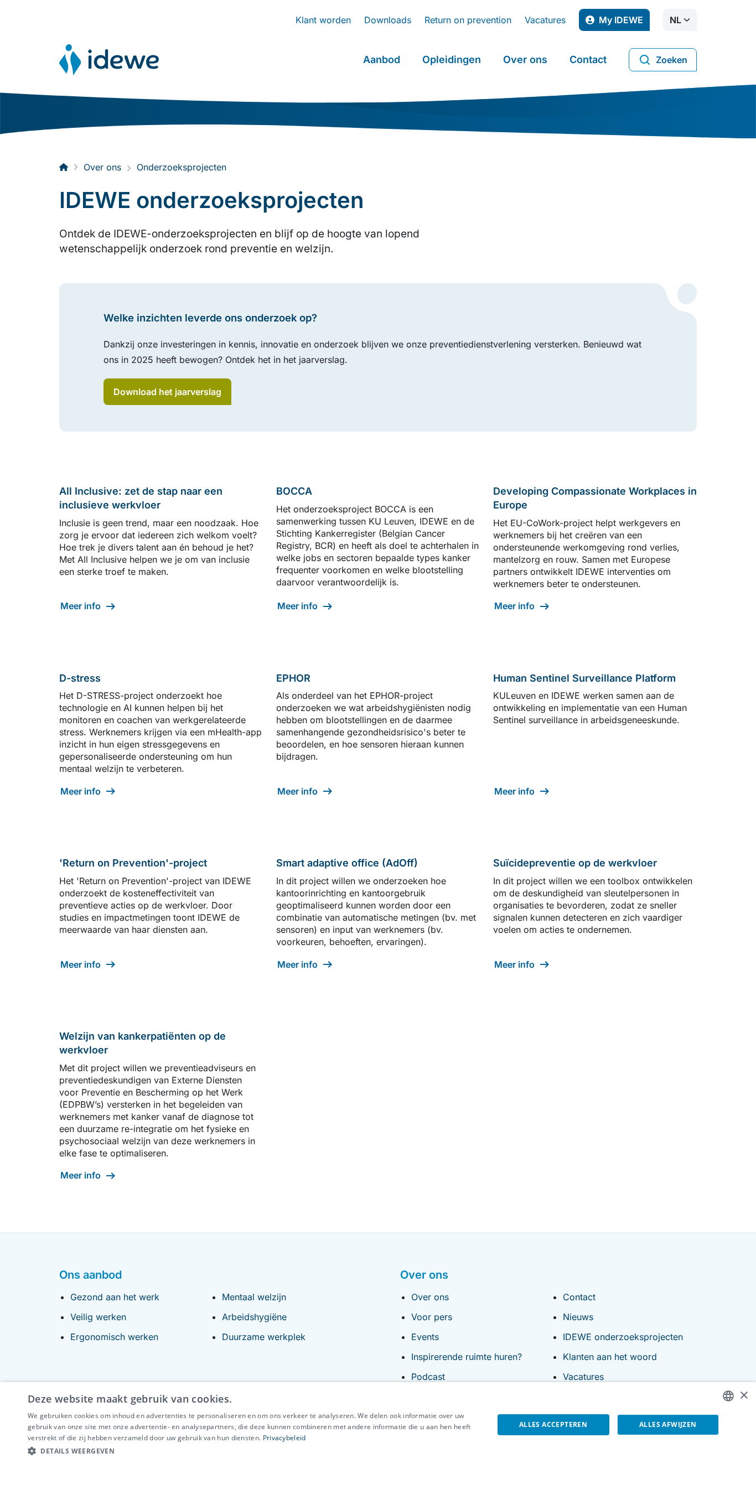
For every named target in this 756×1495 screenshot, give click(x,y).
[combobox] (728, 1395)
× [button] (743, 1396)
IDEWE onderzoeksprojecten (623, 1336)
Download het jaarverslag (167, 391)
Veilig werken (98, 1316)
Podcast (428, 1376)
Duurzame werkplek (263, 1336)
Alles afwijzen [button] (668, 1424)
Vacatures (545, 19)
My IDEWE (624, 22)
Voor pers (431, 1316)
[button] (253, 1451)
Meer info (80, 605)
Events (425, 1336)
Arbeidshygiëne (254, 1316)
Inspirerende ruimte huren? (466, 1356)
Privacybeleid (284, 1437)
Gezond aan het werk (114, 1296)
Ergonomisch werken (114, 1336)
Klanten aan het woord (610, 1356)
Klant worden (323, 19)
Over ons (525, 59)
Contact (588, 59)
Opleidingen (451, 59)
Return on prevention (467, 19)
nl (675, 19)
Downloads (387, 19)
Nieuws (578, 1316)
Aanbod (381, 59)
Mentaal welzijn (254, 1296)
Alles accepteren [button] (553, 1424)
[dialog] (378, 1438)
